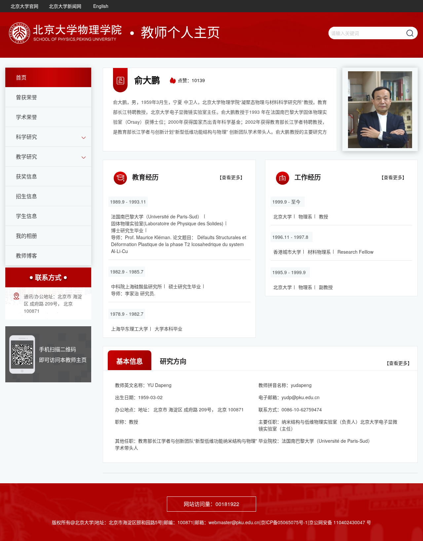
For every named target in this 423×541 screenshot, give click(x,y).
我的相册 (26, 235)
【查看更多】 (231, 177)
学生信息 (26, 216)
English (100, 6)
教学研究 (26, 156)
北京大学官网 (24, 6)
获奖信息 (26, 176)
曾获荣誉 (26, 97)
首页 (21, 77)
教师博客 (26, 255)
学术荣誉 (26, 117)
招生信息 (26, 196)
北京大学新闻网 (65, 6)
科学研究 (26, 137)
